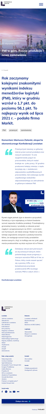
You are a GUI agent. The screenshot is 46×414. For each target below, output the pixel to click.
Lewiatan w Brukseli (31, 318)
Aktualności (5, 320)
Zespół (4, 349)
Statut (3, 342)
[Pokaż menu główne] (41, 4)
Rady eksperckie (7, 359)
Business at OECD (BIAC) (32, 324)
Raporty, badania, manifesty (10, 340)
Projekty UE (5, 371)
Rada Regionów (7, 336)
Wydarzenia (5, 345)
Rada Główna (6, 334)
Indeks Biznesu (6, 369)
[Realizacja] (41, 409)
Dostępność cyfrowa (31, 370)
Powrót (5, 70)
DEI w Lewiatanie (7, 373)
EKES (26, 322)
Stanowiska (28, 332)
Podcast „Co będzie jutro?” (10, 381)
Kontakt (27, 361)
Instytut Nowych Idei (8, 383)
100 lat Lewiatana (7, 318)
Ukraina (4, 379)
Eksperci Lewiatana (31, 334)
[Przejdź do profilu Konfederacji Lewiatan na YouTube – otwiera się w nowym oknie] (14, 392)
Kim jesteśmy (6, 328)
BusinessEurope (30, 320)
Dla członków (6, 324)
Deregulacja (28, 336)
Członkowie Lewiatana (9, 322)
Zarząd (4, 347)
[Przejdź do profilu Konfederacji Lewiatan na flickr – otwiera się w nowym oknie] (18, 392)
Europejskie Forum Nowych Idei (11, 365)
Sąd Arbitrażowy (7, 363)
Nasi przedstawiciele (8, 332)
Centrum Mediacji (7, 361)
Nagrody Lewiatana (8, 330)
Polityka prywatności (31, 368)
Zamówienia (5, 351)
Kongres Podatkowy (8, 367)
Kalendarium (6, 326)
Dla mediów (28, 359)
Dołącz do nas (22, 401)
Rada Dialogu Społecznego (10, 338)
